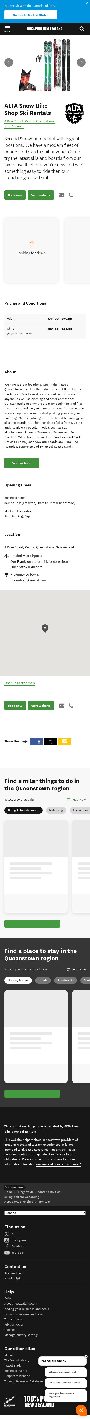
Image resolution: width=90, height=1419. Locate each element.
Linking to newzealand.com (23, 1314)
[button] (7, 29)
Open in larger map (19, 683)
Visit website (40, 195)
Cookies (10, 1330)
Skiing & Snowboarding (23, 810)
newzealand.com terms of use (58, 1164)
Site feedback (13, 1273)
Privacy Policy (14, 1324)
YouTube (17, 1252)
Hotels (43, 980)
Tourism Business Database (23, 1381)
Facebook (18, 1246)
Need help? (12, 1278)
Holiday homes (18, 980)
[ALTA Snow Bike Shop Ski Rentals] (74, 113)
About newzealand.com (20, 1303)
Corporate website (17, 1376)
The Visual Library (16, 1360)
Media (8, 1355)
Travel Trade (13, 1365)
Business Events (15, 1371)
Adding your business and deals (26, 1309)
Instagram (18, 1240)
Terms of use (13, 1319)
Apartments (65, 980)
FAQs (8, 1298)
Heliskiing (56, 810)
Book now (15, 195)
